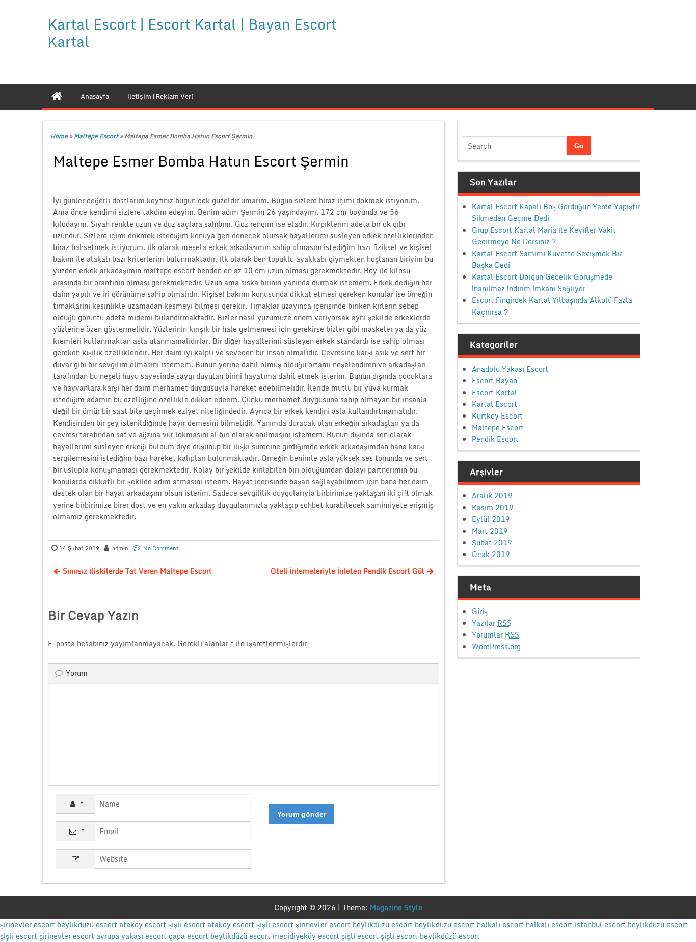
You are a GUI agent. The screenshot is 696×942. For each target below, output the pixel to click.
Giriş (480, 611)
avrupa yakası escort (131, 936)
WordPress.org (496, 646)
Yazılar (492, 623)
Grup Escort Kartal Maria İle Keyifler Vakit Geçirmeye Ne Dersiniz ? (544, 235)
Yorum (77, 673)
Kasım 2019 (493, 507)
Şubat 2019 (492, 542)
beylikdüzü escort (87, 924)
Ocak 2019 (491, 554)
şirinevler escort (27, 924)
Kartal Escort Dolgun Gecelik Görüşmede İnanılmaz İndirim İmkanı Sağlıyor (542, 282)
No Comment (161, 548)
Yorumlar (495, 635)
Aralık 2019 (492, 496)
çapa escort (188, 936)
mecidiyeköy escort (306, 936)
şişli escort (186, 924)
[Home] (56, 96)
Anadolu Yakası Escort (510, 369)
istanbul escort (600, 924)
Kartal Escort (494, 404)
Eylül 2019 (491, 519)
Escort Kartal (494, 392)
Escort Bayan (494, 380)
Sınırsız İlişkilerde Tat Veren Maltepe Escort (137, 571)
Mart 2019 (490, 531)
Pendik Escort (495, 439)
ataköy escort (142, 924)
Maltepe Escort (96, 136)
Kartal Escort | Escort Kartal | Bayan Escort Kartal (192, 32)
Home (59, 136)
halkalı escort (500, 924)
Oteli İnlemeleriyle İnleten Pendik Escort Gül (347, 571)
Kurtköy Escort (497, 416)
